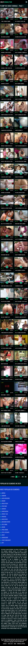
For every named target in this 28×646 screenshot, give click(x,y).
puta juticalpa (5, 532)
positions (4, 506)
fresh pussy (4, 503)
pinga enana (4, 530)
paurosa (3, 517)
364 (23, 477)
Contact (5, 643)
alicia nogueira (5, 498)
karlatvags (4, 519)
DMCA (15, 643)
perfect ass (4, 514)
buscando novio (5, 522)
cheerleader (4, 537)
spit (2, 543)
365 (26, 477)
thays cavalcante (6, 540)
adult (3, 535)
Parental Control (21, 643)
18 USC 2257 (10, 643)
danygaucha (4, 511)
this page (11, 641)
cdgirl (3, 527)
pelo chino (4, 524)
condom (3, 496)
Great (6, 2)
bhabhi (3, 501)
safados (3, 509)
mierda (3, 493)
